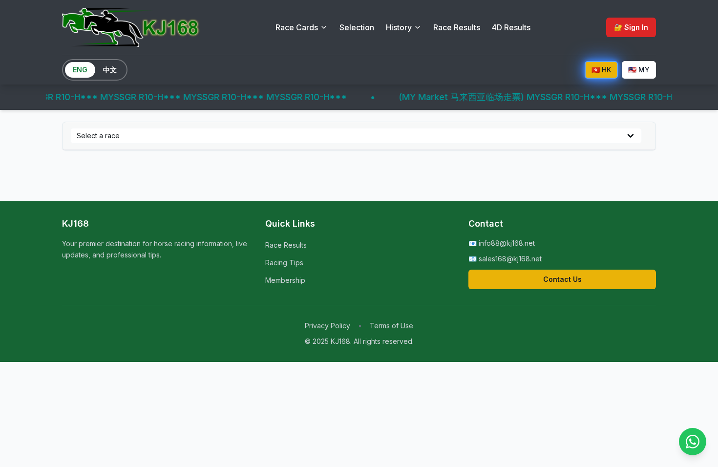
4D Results (511, 27)
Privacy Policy (327, 325)
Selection (356, 27)
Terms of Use (391, 325)
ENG (80, 69)
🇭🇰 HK (601, 69)
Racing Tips (284, 262)
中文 (110, 69)
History (399, 27)
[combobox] (356, 136)
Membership (285, 280)
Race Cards (296, 27)
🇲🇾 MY (639, 69)
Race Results (456, 27)
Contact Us (562, 279)
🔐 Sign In (631, 27)
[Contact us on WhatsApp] (692, 441)
